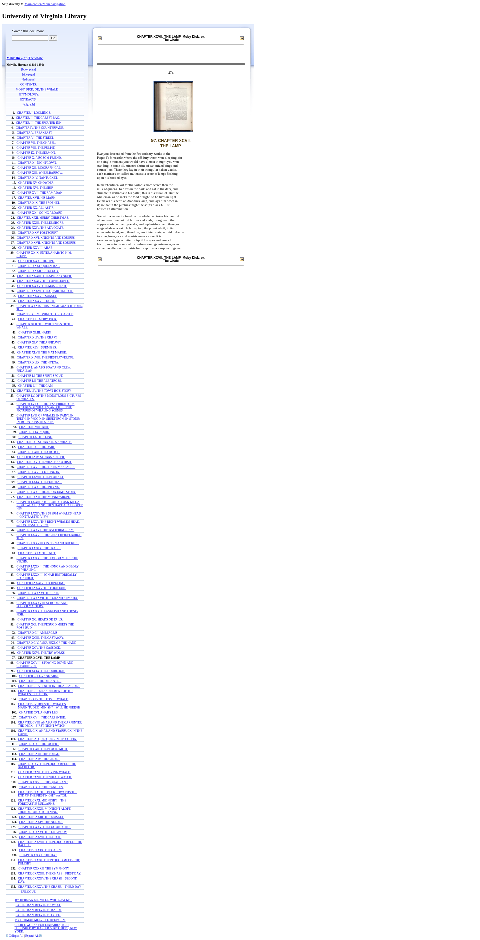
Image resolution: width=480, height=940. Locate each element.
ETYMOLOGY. (29, 94)
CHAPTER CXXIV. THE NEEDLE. (41, 822)
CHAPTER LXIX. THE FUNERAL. (40, 482)
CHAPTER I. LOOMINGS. (34, 112)
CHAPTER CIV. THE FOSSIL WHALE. (43, 699)
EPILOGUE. (28, 892)
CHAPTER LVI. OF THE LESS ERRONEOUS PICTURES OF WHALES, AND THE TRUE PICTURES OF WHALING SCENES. (45, 407)
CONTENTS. (28, 84)
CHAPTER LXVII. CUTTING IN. (39, 472)
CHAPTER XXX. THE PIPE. (36, 261)
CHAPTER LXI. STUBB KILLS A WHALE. (44, 442)
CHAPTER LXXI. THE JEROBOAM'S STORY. (46, 492)
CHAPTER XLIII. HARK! (34, 332)
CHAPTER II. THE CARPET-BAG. (38, 118)
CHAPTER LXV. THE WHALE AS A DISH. (44, 462)
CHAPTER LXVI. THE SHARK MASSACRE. (46, 467)
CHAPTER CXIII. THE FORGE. (39, 754)
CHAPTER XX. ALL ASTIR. (36, 208)
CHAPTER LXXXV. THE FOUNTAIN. (41, 588)
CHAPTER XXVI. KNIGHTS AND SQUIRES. (46, 238)
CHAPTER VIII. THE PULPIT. (35, 148)
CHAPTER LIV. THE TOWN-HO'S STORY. (44, 390)
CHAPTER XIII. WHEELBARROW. (40, 172)
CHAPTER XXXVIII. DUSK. (36, 301)
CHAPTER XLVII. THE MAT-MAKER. (42, 352)
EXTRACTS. (28, 99)
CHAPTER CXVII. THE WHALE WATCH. (45, 777)
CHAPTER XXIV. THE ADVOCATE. (40, 228)
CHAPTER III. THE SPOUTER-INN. (39, 122)
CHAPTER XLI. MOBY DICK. (37, 319)
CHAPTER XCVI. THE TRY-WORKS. (41, 652)
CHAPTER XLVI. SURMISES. (37, 347)
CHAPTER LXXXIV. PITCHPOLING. (41, 583)
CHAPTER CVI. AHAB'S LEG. (38, 712)
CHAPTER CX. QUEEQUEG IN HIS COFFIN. (47, 739)
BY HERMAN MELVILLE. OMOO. (38, 905)
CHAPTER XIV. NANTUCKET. (38, 178)
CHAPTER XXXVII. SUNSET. (37, 296)
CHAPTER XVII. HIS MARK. (37, 198)
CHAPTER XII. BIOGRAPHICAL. (39, 168)
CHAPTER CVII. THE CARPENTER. (42, 717)
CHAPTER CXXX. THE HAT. (38, 855)
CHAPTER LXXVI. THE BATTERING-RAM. (45, 530)
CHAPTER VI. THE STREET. (35, 138)
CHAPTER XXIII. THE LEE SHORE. (40, 222)
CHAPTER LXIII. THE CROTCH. (39, 452)
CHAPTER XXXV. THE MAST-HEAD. (42, 286)
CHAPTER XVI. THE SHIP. (36, 188)
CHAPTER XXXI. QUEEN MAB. (39, 266)
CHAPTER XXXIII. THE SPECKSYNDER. (44, 276)
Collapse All (16, 936)
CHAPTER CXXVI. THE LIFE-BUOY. (43, 832)
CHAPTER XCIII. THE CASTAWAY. (41, 638)
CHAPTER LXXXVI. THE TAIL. (38, 593)
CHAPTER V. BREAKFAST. (34, 132)
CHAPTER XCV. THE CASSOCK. (39, 648)
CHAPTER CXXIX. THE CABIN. (40, 850)
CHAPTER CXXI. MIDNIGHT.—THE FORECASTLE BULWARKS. (42, 802)
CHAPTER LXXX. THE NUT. (37, 553)
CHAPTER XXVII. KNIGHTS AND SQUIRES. (46, 242)
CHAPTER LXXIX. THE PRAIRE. (39, 548)
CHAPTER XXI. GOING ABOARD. (40, 212)
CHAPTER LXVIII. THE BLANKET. (41, 477)
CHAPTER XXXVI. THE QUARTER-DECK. (45, 291)
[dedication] (29, 79)
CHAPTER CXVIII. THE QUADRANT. (43, 782)
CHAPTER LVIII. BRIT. (34, 427)
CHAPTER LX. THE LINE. (35, 437)
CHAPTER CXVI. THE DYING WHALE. (44, 772)
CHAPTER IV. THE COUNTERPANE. (40, 128)
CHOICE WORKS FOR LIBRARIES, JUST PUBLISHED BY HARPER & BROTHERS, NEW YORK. (45, 928)
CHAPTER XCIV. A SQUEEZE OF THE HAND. (47, 642)
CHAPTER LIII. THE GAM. (36, 386)
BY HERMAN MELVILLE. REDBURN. (40, 920)
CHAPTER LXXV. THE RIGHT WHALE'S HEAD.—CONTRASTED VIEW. (48, 523)
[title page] (28, 74)
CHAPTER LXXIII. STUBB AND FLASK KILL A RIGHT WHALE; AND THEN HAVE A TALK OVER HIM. (49, 505)
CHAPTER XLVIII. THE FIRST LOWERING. (45, 357)
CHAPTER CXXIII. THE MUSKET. (41, 817)
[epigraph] (28, 104)
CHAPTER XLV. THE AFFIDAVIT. (40, 342)
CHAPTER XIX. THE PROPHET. (39, 202)
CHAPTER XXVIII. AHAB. (35, 248)
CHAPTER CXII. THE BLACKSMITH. (43, 749)
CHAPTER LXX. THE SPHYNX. (39, 487)
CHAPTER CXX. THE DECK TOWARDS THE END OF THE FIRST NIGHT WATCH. (47, 794)
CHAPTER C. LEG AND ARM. (38, 676)
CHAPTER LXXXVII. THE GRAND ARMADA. (47, 598)
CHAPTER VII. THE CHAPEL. (36, 142)
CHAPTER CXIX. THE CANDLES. (41, 787)
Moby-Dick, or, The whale (24, 58)
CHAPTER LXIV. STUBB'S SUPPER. (41, 457)
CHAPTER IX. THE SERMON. (36, 152)
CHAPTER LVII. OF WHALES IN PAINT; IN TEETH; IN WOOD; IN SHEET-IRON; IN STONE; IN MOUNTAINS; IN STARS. (48, 419)
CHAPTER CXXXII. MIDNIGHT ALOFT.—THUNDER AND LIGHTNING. (46, 810)
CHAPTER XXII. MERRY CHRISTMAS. (43, 218)
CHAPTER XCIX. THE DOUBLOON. (41, 671)
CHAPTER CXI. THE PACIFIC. (39, 744)
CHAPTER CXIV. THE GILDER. (39, 759)
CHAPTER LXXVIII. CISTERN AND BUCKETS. (48, 543)
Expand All (31, 936)
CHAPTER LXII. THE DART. (36, 447)
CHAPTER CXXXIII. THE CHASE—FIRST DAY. (49, 873)
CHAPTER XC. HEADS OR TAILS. (40, 619)
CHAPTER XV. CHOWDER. (36, 182)
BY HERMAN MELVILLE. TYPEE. (38, 915)
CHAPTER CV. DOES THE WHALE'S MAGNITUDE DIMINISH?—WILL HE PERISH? (49, 706)
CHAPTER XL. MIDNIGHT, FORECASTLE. (45, 314)
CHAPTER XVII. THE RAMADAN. (40, 192)
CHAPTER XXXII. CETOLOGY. (38, 271)
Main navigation (54, 4)
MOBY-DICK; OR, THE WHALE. (37, 89)
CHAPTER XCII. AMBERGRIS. (38, 632)
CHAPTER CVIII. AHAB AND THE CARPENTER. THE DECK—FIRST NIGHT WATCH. (50, 724)
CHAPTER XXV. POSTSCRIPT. (38, 232)
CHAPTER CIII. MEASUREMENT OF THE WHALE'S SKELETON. (45, 693)
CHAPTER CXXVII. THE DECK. (40, 837)
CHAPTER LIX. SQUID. (34, 432)
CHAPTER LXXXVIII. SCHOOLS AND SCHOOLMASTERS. (42, 605)
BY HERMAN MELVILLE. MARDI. (39, 910)
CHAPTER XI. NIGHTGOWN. (37, 162)
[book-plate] (28, 69)
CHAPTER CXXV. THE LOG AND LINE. (44, 827)
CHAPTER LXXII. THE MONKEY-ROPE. (43, 497)
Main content (33, 4)
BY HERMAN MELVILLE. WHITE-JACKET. (43, 900)
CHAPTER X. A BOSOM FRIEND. (40, 158)
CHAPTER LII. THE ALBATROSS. (40, 380)
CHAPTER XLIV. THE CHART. (38, 337)
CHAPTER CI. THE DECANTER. (40, 681)
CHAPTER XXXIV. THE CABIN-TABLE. (43, 281)
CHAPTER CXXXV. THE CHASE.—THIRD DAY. (50, 886)
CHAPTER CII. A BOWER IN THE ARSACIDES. (49, 686)
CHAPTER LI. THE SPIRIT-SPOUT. (40, 376)
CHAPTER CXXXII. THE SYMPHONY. (44, 868)
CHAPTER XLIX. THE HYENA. (38, 362)
